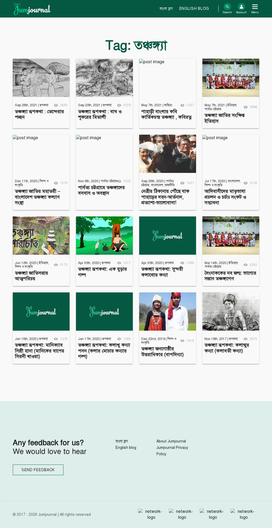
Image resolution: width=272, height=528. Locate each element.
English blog (194, 9)
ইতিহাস (231, 105)
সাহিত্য (168, 105)
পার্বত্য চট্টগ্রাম (213, 109)
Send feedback (38, 470)
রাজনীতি (170, 185)
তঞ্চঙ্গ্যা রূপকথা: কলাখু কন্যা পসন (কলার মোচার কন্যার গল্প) (104, 350)
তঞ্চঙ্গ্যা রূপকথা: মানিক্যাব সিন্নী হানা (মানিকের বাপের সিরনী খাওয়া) (39, 350)
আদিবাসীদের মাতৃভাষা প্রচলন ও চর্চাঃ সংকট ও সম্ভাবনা (225, 197)
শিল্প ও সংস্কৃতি (214, 185)
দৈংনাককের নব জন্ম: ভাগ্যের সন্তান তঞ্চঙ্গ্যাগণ (230, 276)
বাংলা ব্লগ (166, 9)
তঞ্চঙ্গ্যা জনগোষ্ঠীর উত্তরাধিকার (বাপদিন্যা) (162, 351)
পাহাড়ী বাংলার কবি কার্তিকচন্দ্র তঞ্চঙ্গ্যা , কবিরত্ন (166, 114)
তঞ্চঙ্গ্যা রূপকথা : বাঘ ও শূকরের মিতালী (100, 114)
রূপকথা (44, 105)
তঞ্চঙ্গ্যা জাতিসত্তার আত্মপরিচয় (31, 276)
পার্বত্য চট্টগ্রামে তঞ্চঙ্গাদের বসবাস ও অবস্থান (101, 190)
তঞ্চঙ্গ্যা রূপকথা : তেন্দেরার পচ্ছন (39, 114)
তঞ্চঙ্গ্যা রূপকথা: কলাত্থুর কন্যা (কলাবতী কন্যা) (227, 348)
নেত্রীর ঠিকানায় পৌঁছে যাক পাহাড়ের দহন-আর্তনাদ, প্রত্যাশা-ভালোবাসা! (165, 197)
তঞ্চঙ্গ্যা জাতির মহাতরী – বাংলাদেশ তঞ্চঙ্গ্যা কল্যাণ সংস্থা (37, 197)
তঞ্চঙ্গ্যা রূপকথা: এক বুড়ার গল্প (102, 272)
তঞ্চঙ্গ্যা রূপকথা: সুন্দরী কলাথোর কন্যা (162, 272)
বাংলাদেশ (157, 185)
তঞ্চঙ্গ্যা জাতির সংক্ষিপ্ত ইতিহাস (225, 118)
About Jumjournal (171, 441)
